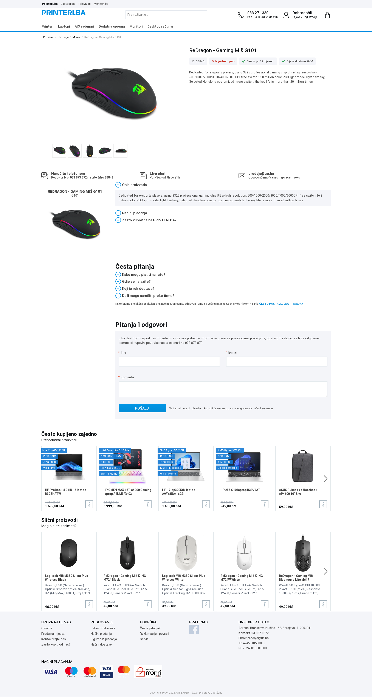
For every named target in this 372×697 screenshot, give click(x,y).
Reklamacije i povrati (154, 634)
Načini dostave (101, 644)
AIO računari (84, 26)
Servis (144, 639)
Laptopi (64, 26)
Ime (122, 352)
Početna (48, 37)
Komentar (126, 377)
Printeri (47, 26)
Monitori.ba (101, 3)
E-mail (231, 352)
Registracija (310, 17)
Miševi (77, 37)
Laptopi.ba (68, 3)
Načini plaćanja (101, 634)
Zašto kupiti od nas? (56, 644)
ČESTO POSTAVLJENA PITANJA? (281, 303)
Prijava (297, 17)
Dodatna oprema (112, 26)
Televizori (84, 3)
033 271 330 (257, 13)
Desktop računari (160, 26)
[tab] (223, 185)
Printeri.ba (50, 3)
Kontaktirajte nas (53, 639)
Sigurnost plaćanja (104, 639)
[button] (326, 478)
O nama (46, 628)
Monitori (136, 26)
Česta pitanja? (150, 628)
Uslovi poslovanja (103, 628)
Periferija (63, 37)
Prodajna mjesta (53, 634)
